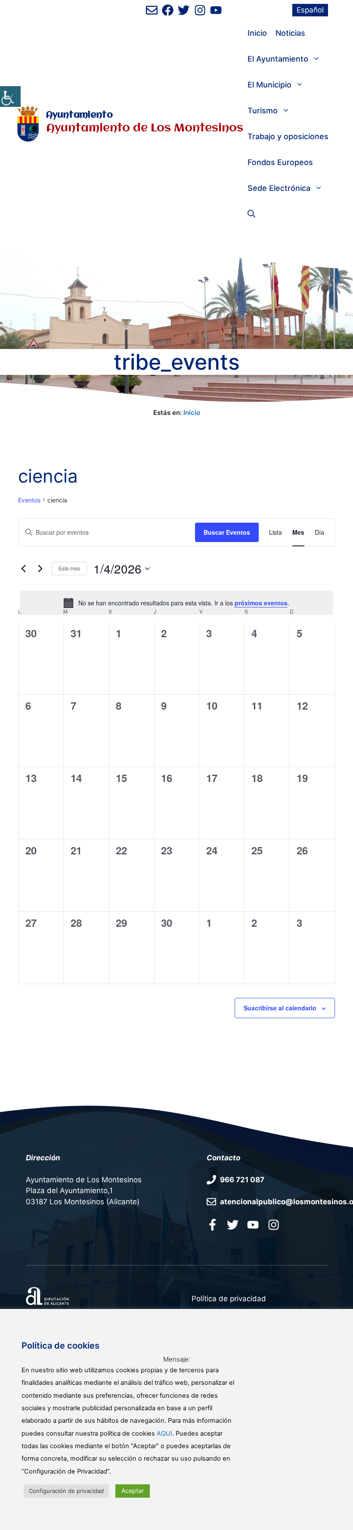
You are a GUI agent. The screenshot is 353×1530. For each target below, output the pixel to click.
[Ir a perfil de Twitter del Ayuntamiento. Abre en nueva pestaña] (184, 10)
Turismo (263, 110)
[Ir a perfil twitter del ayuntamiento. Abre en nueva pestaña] (232, 1224)
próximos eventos (261, 602)
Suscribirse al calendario (280, 1007)
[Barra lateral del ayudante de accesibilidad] (10, 96)
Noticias (290, 32)
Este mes (69, 568)
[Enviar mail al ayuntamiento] (152, 10)
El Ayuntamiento (278, 58)
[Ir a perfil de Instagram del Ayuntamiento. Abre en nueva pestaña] (200, 10)
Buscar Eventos (227, 532)
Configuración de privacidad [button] (66, 1490)
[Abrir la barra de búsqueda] (251, 214)
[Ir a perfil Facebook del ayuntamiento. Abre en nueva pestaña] (212, 1224)
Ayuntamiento (79, 115)
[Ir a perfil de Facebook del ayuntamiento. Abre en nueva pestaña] (168, 10)
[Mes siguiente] (40, 569)
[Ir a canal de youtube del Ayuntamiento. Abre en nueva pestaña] (216, 10)
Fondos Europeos (280, 162)
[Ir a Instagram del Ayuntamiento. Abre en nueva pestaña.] (273, 1224)
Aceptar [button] (132, 1490)
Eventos (29, 500)
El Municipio (269, 84)
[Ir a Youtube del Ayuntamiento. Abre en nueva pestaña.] (253, 1224)
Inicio (257, 32)
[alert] (176, 603)
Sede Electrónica (279, 188)
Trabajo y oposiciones (288, 136)
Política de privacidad (229, 1298)
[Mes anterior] (23, 569)
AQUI (164, 1433)
